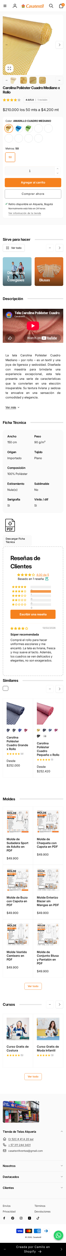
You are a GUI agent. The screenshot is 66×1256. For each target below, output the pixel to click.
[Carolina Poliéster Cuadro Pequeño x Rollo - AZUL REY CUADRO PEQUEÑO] (51, 730)
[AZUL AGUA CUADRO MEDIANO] (18, 128)
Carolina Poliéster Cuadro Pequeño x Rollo (48, 748)
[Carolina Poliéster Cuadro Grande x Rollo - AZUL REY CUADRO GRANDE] (20, 730)
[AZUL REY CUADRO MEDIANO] (28, 138)
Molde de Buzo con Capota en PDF (17, 901)
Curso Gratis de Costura (18, 1048)
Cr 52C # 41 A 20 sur (21, 1139)
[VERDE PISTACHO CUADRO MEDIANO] (28, 128)
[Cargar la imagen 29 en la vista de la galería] (23, 80)
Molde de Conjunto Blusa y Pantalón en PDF (48, 957)
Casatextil (37, 1237)
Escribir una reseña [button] (33, 614)
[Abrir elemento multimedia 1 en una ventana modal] (33, 45)
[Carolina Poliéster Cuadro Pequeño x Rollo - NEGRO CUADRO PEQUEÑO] (39, 736)
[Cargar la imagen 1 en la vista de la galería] (14, 80)
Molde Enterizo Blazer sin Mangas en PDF (48, 901)
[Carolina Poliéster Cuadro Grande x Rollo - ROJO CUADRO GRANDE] (26, 730)
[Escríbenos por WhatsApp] (58, 1235)
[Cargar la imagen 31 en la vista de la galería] (42, 80)
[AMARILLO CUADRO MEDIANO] (8, 128)
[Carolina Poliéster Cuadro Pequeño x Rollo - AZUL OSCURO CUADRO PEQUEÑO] (45, 730)
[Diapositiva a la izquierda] (6, 45)
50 (10, 157)
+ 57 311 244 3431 (19, 1144)
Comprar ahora (33, 194)
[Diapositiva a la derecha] (59, 45)
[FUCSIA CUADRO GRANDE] (18, 138)
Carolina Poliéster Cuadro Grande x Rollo (17, 743)
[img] (19, 628)
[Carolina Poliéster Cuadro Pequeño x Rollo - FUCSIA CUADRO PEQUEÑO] (56, 730)
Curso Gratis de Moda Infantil (48, 1048)
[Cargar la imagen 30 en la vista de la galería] (33, 80)
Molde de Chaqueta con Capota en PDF (47, 843)
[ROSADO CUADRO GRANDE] (8, 138)
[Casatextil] (21, 1122)
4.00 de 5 (42, 575)
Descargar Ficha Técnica (15, 540)
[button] (5, 6)
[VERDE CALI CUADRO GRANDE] (38, 138)
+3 (45, 736)
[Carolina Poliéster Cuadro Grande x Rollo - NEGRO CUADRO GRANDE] (14, 730)
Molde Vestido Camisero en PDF (17, 955)
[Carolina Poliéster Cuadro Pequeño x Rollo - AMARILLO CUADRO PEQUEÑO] (39, 730)
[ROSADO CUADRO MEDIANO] (38, 128)
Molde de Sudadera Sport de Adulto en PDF (17, 844)
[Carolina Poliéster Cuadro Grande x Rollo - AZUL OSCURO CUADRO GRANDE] (9, 730)
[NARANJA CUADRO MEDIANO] (48, 128)
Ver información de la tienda (24, 213)
